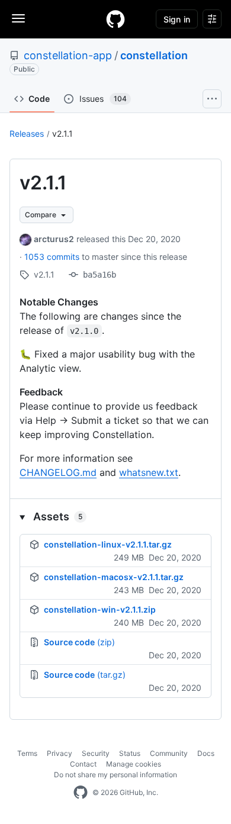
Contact (83, 763)
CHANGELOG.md (58, 472)
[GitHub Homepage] (80, 792)
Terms (27, 753)
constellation (154, 55)
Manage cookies (133, 763)
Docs (205, 753)
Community (169, 753)
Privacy (59, 753)
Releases (26, 133)
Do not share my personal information (115, 774)
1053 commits (53, 257)
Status (129, 753)
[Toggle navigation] (18, 18)
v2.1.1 (62, 133)
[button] (115, 516)
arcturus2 (54, 239)
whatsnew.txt (148, 472)
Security (96, 753)
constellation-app (68, 55)
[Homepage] (115, 18)
